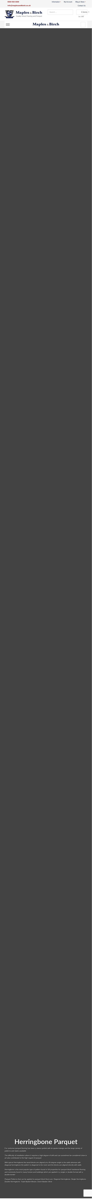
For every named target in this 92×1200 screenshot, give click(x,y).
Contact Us (82, 6)
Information (56, 2)
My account (68, 2)
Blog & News (79, 2)
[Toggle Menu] (8, 24)
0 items (84, 12)
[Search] (70, 12)
